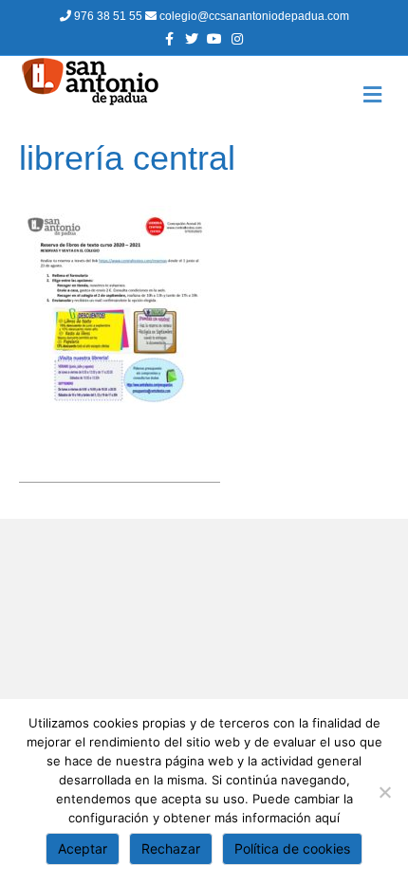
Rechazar (170, 848)
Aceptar (82, 848)
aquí (327, 817)
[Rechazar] (384, 792)
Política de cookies (292, 848)
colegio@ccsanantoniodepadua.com (253, 16)
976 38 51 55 (108, 16)
